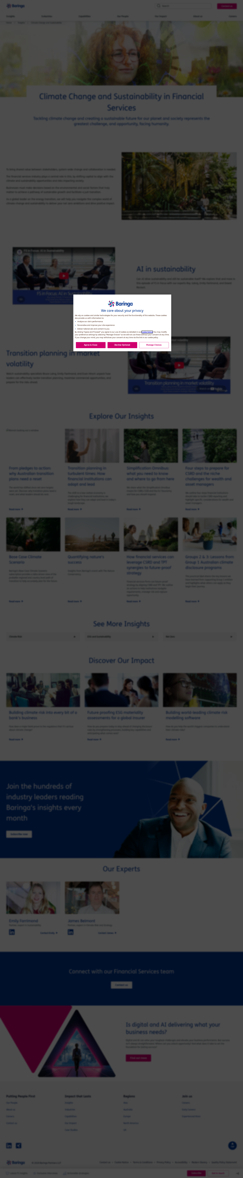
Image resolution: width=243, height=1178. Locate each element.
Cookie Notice (147, 332)
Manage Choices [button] (154, 345)
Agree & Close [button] (90, 345)
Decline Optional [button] (122, 345)
